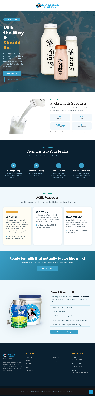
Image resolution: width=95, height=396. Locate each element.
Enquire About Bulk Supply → (64, 332)
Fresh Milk (29, 357)
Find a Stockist (12, 73)
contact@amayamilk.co (80, 372)
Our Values (29, 364)
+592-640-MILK (77, 360)
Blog (27, 367)
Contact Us (29, 371)
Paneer (28, 361)
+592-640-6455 (77, 366)
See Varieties (13, 79)
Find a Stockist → (47, 269)
